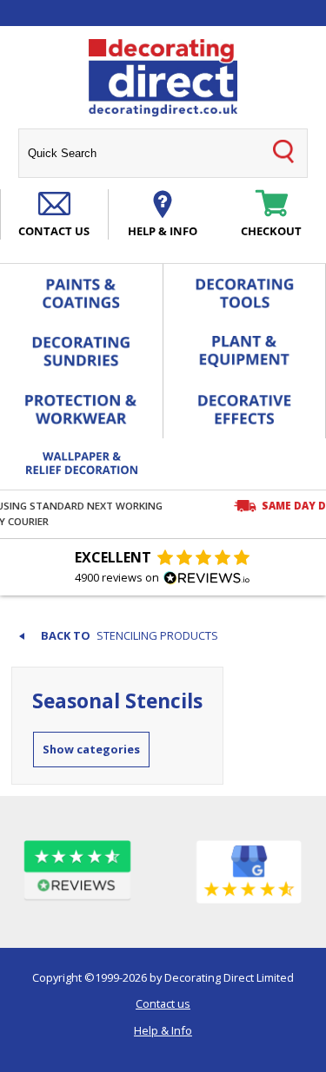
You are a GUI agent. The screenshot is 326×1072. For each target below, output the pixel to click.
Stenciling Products (157, 635)
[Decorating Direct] (163, 78)
